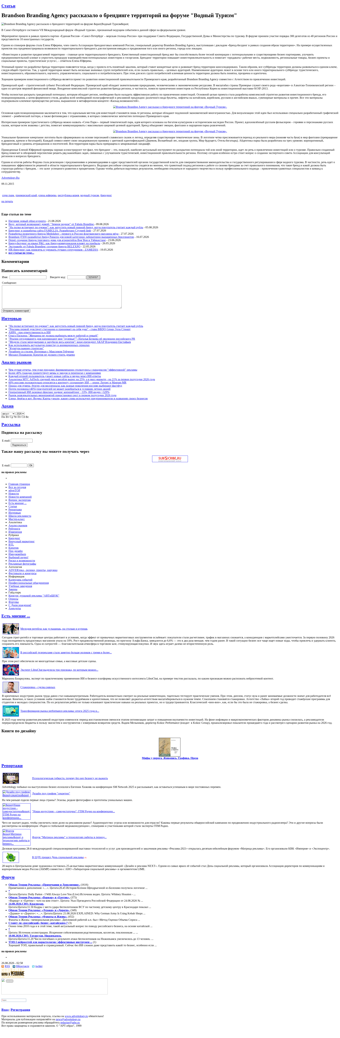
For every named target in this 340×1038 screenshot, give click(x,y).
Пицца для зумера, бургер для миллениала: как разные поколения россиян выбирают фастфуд (65, 385)
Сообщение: (9, 282)
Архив (7, 406)
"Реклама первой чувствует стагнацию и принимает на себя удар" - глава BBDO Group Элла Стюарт (69, 329)
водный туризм (89, 195)
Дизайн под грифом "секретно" (51, 793)
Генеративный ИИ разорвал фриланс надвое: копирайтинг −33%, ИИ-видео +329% (58, 392)
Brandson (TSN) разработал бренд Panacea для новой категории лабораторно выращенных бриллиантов (71, 236)
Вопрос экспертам (19, 499)
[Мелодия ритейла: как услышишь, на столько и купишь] (11, 634)
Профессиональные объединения (28, 582)
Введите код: (58, 277)
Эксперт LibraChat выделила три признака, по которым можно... (59, 669)
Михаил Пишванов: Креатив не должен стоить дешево (41, 354)
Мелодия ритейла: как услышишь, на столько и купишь (53, 628)
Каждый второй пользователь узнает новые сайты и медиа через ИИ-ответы (54, 376)
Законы (12, 589)
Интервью (11, 318)
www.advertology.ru (76, 1016)
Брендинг (14, 538)
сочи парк (8, 195)
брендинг (106, 195)
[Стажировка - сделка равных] (11, 692)
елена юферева (47, 195)
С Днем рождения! (19, 605)
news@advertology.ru (68, 1019)
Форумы (13, 601)
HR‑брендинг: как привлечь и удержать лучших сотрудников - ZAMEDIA (53, 249)
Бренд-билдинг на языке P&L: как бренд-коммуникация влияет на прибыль (54, 243)
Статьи (8, 6)
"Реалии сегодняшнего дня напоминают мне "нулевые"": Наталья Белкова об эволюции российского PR (71, 338)
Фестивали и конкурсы (22, 573)
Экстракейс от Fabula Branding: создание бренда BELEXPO (44, 246)
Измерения (15, 531)
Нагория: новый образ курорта (27, 220)
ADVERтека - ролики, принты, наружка (32, 570)
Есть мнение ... (17, 503)
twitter (38, 966)
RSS (7, 966)
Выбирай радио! (18, 557)
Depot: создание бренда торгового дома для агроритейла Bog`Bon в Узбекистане (57, 240)
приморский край (26, 195)
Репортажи (15, 509)
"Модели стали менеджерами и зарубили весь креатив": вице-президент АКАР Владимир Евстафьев (69, 341)
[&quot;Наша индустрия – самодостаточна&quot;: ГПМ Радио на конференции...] (16, 817)
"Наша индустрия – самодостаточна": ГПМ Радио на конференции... (73, 811)
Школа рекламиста (19, 515)
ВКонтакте (22, 966)
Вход (5, 1010)
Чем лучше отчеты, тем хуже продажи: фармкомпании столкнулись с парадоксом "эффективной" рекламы (72, 369)
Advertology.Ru (10, 177)
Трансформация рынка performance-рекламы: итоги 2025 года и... (59, 710)
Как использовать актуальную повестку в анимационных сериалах (49, 345)
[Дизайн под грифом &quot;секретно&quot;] (16, 795)
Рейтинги (14, 528)
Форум (8, 877)
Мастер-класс (16, 519)
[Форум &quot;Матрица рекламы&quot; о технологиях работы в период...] (16, 843)
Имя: (5, 277)
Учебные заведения (20, 586)
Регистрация (20, 1010)
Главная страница (19, 484)
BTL (11, 544)
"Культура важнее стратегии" (26, 348)
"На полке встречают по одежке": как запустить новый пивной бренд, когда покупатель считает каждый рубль (75, 227)
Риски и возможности (21, 560)
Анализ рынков (16, 362)
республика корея (68, 195)
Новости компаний (20, 496)
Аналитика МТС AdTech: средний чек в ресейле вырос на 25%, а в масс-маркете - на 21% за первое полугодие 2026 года (81, 379)
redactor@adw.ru (70, 1022)
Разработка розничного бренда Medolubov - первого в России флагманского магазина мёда (63, 233)
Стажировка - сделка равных (37, 687)
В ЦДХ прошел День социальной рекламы (58, 857)
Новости (13, 493)
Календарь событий (20, 579)
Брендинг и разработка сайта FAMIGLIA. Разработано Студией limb (49, 230)
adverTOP (14, 490)
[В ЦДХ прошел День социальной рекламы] (11, 862)
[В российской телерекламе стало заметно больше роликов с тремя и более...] (11, 657)
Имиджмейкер (17, 554)
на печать (7, 201)
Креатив (13, 547)
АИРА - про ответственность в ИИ (29, 332)
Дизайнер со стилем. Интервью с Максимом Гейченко (41, 351)
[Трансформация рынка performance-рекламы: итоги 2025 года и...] (11, 716)
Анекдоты (14, 608)
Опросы (13, 598)
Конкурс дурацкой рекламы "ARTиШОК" (33, 595)
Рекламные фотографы (22, 563)
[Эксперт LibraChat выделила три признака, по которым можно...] (11, 675)
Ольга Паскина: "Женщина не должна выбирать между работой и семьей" (53, 335)
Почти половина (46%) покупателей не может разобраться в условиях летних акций (59, 388)
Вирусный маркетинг (21, 541)
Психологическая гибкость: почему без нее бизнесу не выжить (70, 778)
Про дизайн (15, 550)
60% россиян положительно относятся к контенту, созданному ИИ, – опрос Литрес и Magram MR (67, 382)
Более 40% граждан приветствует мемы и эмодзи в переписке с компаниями (54, 372)
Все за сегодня (17, 487)
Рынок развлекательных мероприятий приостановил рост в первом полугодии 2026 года (62, 395)
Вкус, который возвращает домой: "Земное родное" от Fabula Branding (51, 224)
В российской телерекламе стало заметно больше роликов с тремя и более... (66, 652)
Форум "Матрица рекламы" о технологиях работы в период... (69, 837)
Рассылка (10, 424)
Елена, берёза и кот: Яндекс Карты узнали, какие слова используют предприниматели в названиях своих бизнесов (78, 398)
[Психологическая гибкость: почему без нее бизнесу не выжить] (11, 783)
